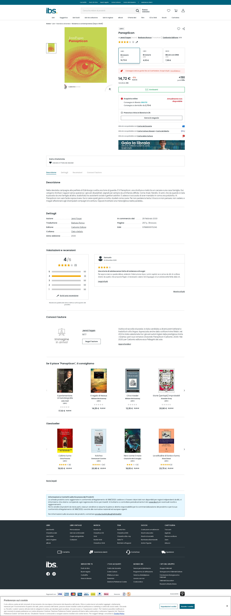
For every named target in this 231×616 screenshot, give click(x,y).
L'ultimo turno (65, 456)
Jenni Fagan (125, 37)
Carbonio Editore (170, 37)
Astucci (167, 543)
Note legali (51, 481)
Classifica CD (99, 533)
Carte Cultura (116, 2)
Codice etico (138, 582)
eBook (48, 543)
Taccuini (168, 530)
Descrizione (51, 172)
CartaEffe (83, 2)
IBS (127, 83)
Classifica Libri (51, 533)
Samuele (107, 257)
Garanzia (110, 578)
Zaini (166, 540)
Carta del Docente (144, 126)
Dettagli (64, 172)
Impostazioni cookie (168, 606)
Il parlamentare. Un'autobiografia (65, 397)
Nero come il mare (132, 456)
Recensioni (77, 172)
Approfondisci (124, 344)
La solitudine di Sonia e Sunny (166, 456)
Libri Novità (50, 530)
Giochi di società (147, 536)
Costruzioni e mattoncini (150, 530)
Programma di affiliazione (143, 572)
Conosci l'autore (94, 172)
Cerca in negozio (151, 118)
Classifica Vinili (99, 543)
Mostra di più (179, 291)
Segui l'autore (91, 341)
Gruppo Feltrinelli (166, 568)
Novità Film (121, 530)
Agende (167, 533)
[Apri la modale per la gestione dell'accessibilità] (182, 593)
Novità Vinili (98, 540)
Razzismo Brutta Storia (168, 584)
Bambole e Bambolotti (149, 540)
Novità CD (97, 530)
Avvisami (153, 89)
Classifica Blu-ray (124, 536)
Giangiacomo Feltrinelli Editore (171, 572)
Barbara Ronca (144, 37)
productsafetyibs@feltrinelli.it (108, 514)
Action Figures (146, 543)
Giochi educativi (147, 533)
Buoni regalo (104, 2)
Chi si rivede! (132, 396)
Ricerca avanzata (145, 11)
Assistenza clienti (146, 2)
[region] (115, 606)
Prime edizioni (75, 530)
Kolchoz (99, 456)
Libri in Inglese (51, 540)
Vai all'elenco (175, 71)
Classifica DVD (122, 533)
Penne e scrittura (171, 536)
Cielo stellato (77, 231)
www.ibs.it (153, 502)
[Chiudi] (227, 606)
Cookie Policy (119, 613)
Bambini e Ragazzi (124, 543)
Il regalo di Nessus (98, 396)
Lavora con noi (138, 578)
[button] (138, 11)
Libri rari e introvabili (77, 533)
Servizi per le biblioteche (142, 568)
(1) (75, 265)
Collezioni (73, 540)
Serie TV (120, 540)
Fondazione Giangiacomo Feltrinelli (169, 576)
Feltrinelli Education (167, 581)
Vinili (95, 536)
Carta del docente (129, 2)
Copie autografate (77, 536)
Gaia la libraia (86, 578)
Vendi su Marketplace (141, 575)
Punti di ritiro (93, 2)
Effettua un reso (113, 575)
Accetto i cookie (187, 606)
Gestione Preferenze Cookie (117, 582)
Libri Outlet (50, 536)
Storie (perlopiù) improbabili (166, 396)
